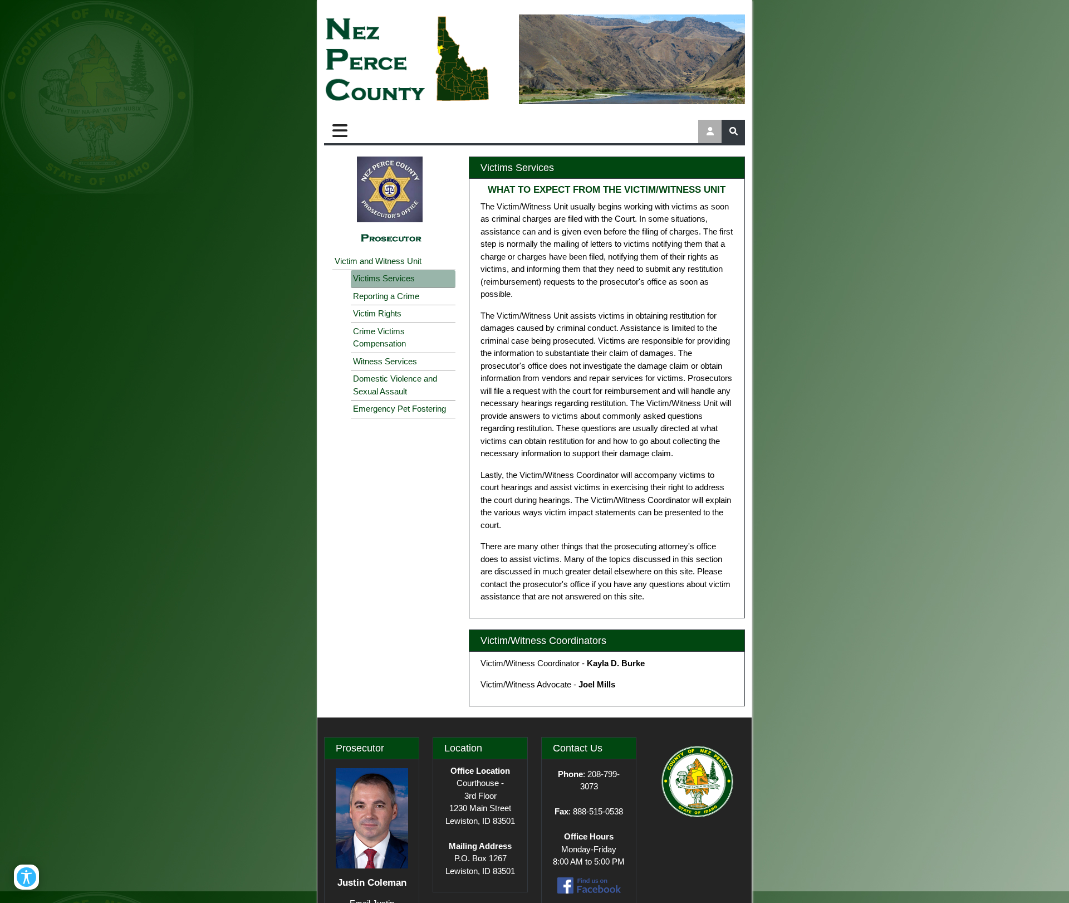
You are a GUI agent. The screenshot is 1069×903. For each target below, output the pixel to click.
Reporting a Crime (386, 296)
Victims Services (384, 278)
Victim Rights (377, 313)
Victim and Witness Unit (378, 261)
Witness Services (385, 361)
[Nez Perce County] (407, 59)
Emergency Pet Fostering (399, 408)
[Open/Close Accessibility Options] (26, 877)
